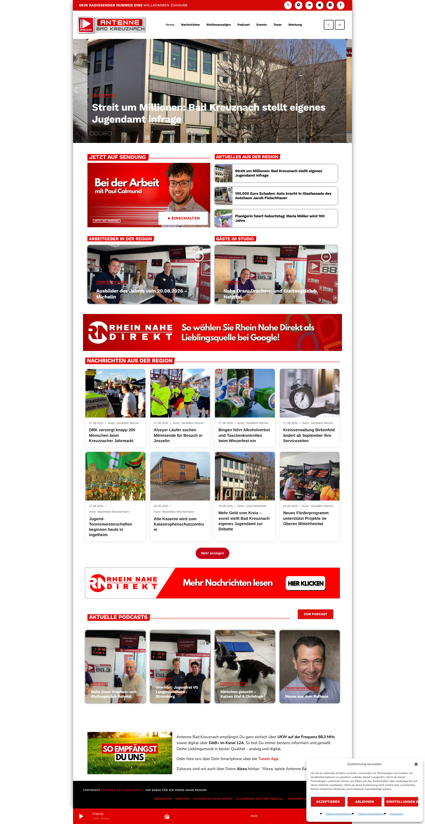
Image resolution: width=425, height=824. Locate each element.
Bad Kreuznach (101, 95)
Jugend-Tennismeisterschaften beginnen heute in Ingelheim (110, 527)
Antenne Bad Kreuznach (121, 790)
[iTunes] (319, 5)
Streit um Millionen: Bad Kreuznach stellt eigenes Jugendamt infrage (278, 173)
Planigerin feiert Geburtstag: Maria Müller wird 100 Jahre (280, 218)
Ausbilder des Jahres (112, 282)
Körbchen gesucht (234, 684)
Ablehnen (364, 802)
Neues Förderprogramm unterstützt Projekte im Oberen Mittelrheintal (306, 518)
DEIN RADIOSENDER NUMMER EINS (133, 5)
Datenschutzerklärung (339, 814)
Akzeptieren (328, 802)
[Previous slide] (77, 91)
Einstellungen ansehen (402, 802)
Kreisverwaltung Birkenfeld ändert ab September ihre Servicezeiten (309, 435)
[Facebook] (340, 5)
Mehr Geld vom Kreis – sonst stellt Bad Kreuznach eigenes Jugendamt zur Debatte (244, 521)
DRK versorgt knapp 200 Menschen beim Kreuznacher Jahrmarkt (112, 435)
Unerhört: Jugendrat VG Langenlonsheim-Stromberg (177, 692)
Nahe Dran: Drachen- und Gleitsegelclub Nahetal (113, 694)
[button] (416, 764)
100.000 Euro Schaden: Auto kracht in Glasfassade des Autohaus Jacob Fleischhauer (283, 195)
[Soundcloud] (309, 5)
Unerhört (163, 679)
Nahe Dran (232, 282)
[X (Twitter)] (288, 5)
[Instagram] (330, 5)
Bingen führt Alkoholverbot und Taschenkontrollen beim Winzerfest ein (244, 435)
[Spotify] (298, 5)
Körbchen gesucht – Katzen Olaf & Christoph (241, 694)
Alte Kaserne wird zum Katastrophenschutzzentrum (179, 524)
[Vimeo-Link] (112, 24)
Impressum (396, 814)
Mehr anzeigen (212, 553)
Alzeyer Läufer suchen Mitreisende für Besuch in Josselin (178, 435)
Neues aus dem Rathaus (302, 688)
